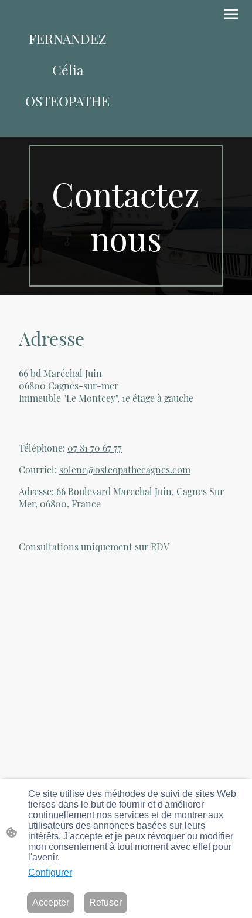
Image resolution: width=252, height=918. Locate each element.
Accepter (50, 902)
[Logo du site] (68, 127)
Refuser (105, 902)
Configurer (50, 872)
